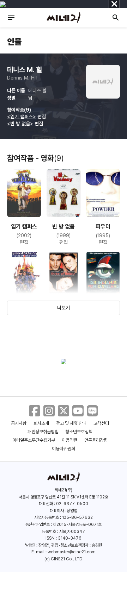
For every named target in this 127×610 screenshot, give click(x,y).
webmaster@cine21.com (72, 551)
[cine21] (63, 17)
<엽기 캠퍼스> (21, 116)
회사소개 (41, 423)
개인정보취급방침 (43, 431)
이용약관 (69, 440)
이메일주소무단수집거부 (33, 440)
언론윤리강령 (96, 440)
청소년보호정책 (78, 431)
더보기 (63, 307)
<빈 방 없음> (20, 123)
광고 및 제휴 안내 (71, 423)
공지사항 (18, 423)
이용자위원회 (63, 448)
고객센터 (101, 423)
